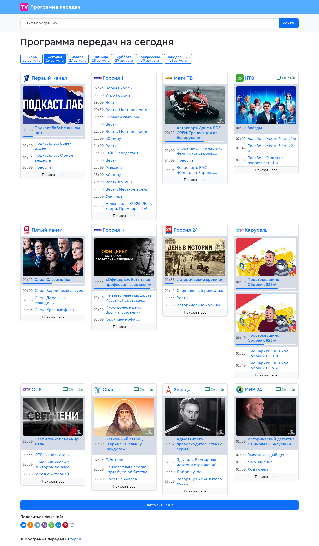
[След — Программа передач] (53, 257)
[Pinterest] (65, 525)
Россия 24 (186, 230)
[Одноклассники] (30, 525)
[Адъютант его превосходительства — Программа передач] (195, 416)
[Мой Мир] (58, 525)
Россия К (114, 230)
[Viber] (44, 525)
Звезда (182, 389)
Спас (109, 389)
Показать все (53, 175)
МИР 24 (253, 389)
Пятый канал (47, 230)
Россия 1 (113, 78)
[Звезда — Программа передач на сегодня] (169, 390)
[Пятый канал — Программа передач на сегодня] (27, 230)
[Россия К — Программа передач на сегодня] (98, 230)
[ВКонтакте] (23, 525)
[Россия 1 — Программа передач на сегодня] (98, 78)
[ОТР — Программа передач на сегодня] (27, 390)
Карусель (256, 230)
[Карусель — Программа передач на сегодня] (240, 230)
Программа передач (55, 7)
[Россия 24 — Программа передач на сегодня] (169, 230)
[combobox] (149, 23)
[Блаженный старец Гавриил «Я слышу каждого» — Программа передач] (124, 416)
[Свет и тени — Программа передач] (53, 416)
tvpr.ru (76, 539)
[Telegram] (37, 525)
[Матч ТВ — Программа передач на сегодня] (169, 78)
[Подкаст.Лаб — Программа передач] (53, 105)
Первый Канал (49, 78)
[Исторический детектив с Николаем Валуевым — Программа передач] (266, 416)
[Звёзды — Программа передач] (266, 105)
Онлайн (288, 78)
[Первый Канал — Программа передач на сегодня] (27, 78)
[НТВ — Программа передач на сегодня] (240, 78)
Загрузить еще (160, 505)
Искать (288, 23)
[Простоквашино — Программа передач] (266, 257)
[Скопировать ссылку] (72, 525)
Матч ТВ (183, 78)
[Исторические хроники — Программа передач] (195, 257)
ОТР (37, 389)
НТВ (249, 78)
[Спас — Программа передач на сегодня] (98, 390)
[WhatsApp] (51, 525)
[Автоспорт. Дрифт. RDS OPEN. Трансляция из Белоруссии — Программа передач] (195, 105)
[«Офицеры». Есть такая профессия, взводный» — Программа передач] (124, 257)
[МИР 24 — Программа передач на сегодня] (240, 390)
